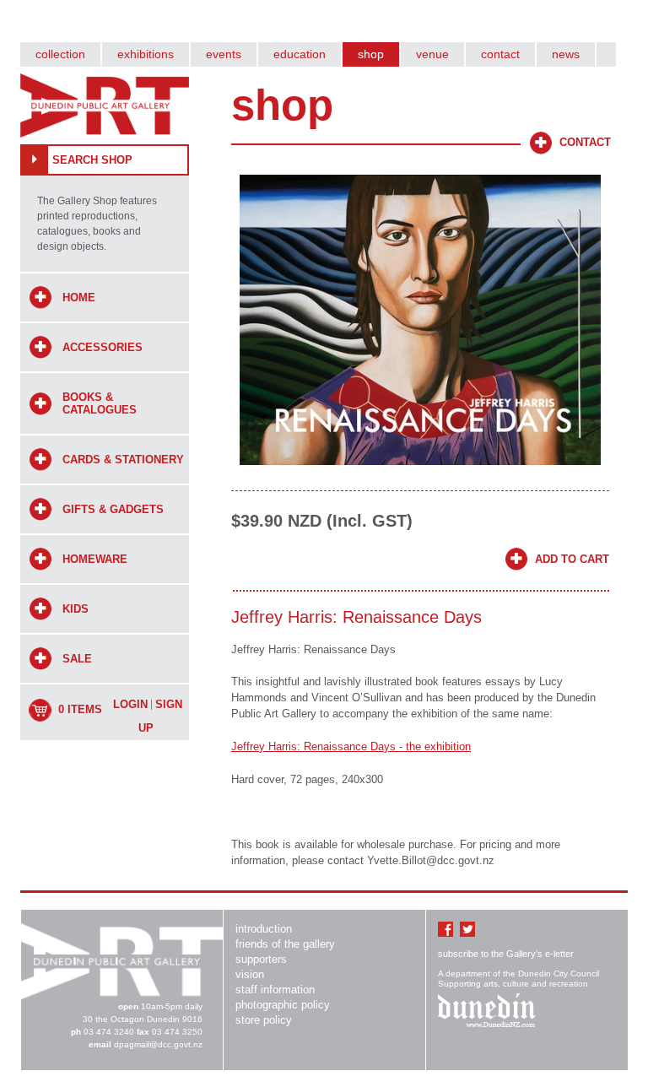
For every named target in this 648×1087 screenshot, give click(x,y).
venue (432, 54)
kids (75, 609)
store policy (263, 1020)
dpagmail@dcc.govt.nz (158, 1044)
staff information (275, 989)
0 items (80, 709)
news (566, 54)
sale (77, 658)
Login (130, 704)
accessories (102, 347)
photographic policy (282, 1004)
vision (249, 974)
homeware (94, 559)
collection (60, 54)
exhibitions (145, 54)
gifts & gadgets (113, 509)
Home (78, 297)
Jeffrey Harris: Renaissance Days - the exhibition (351, 746)
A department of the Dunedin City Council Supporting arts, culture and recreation (518, 978)
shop (371, 54)
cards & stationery (123, 459)
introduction (263, 928)
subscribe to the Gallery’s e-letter (506, 954)
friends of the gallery (285, 944)
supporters (261, 959)
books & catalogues (99, 403)
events (223, 54)
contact (500, 54)
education (299, 54)
